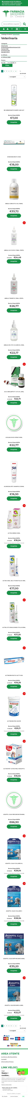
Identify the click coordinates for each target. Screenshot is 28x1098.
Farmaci (4, 49)
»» (15, 71)
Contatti (3, 1059)
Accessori (5, 50)
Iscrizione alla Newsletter (9, 1057)
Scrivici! (18, 4)
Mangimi (5, 52)
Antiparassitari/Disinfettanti (10, 47)
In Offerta (5, 57)
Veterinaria (4, 46)
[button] (17, 76)
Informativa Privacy (7, 1061)
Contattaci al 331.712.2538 (11, 1)
